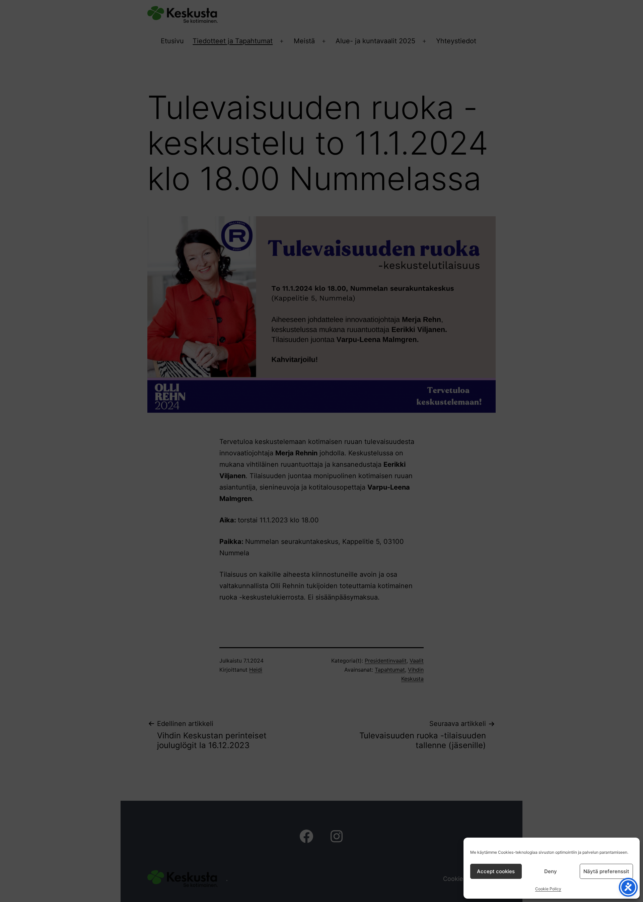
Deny (550, 871)
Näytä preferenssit (606, 871)
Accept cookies (496, 871)
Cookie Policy (548, 888)
